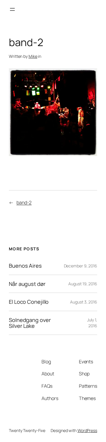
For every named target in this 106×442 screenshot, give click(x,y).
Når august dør (27, 284)
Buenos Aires (25, 266)
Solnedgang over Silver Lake (30, 323)
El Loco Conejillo (29, 302)
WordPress (87, 430)
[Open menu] (12, 9)
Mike (33, 56)
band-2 (24, 202)
